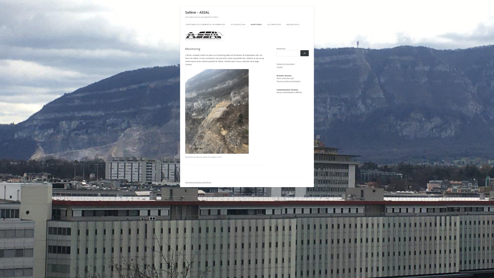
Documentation (274, 24)
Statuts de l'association (286, 64)
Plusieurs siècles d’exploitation (289, 81)
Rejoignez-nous (292, 24)
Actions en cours (238, 24)
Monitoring (256, 24)
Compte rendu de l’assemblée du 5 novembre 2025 (205, 24)
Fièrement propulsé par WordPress (198, 182)
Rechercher (281, 48)
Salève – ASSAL (197, 12)
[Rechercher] (304, 53)
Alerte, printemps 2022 (285, 78)
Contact (280, 67)
